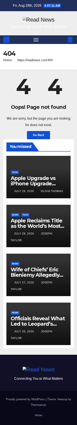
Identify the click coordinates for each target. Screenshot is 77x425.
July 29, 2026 (24, 191)
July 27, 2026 (24, 282)
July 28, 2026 (24, 233)
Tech (15, 172)
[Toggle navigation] (36, 40)
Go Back (38, 135)
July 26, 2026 (24, 331)
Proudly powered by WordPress (26, 399)
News (15, 215)
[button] (63, 39)
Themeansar (38, 404)
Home (7, 60)
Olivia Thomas (52, 191)
